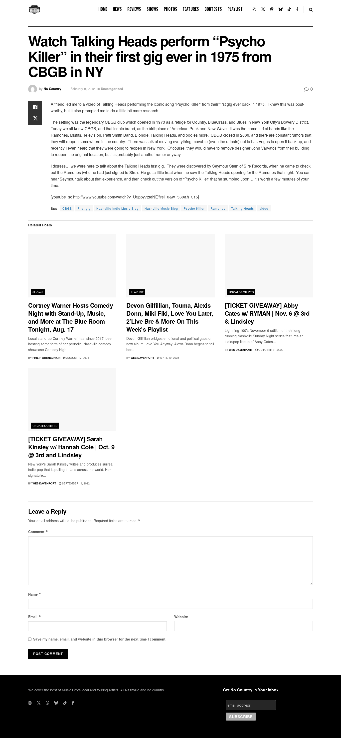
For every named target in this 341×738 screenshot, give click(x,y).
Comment (38, 531)
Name (34, 594)
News (117, 9)
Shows (152, 9)
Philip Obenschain (46, 358)
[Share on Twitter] (35, 119)
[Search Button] (311, 9)
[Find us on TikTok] (289, 9)
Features (191, 9)
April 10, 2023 (169, 358)
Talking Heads (242, 208)
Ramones (217, 208)
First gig (84, 208)
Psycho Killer (194, 208)
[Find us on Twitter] (263, 9)
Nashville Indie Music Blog (117, 208)
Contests (213, 9)
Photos (170, 9)
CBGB (67, 208)
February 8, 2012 (82, 88)
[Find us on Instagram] (254, 9)
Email (34, 616)
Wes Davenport (142, 358)
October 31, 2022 (270, 350)
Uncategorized (112, 88)
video (264, 208)
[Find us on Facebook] (297, 9)
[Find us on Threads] (272, 9)
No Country (52, 88)
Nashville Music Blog (161, 208)
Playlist (235, 9)
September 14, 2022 (75, 483)
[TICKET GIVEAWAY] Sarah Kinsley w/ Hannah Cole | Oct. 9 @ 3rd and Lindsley (71, 447)
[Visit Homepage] (34, 9)
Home (102, 9)
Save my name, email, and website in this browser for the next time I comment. (100, 639)
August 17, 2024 (77, 358)
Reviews (134, 9)
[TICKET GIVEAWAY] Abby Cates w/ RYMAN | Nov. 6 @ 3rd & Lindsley (267, 313)
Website (181, 616)
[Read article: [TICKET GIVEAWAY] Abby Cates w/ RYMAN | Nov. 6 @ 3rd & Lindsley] (269, 265)
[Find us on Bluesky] (281, 9)
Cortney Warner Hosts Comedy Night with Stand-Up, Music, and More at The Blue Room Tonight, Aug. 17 (70, 317)
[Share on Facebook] (35, 107)
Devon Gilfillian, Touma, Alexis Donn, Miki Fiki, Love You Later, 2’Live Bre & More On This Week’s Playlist (169, 317)
